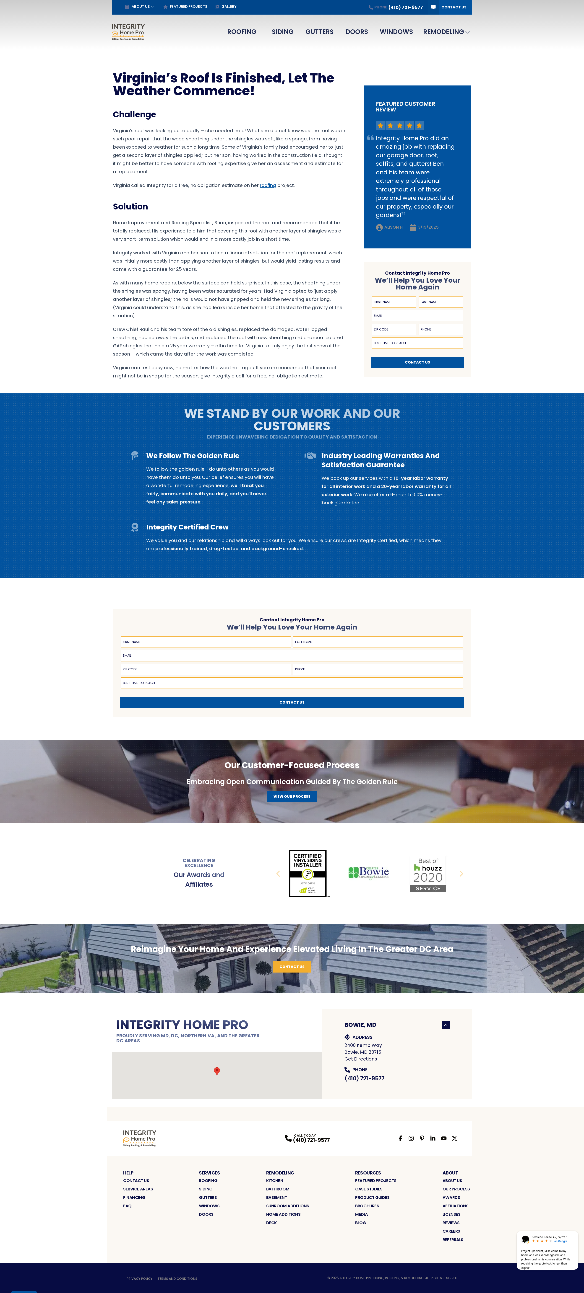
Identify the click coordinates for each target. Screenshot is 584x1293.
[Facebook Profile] (400, 1138)
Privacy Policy (139, 1278)
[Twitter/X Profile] (455, 1138)
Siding (283, 31)
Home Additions (283, 1214)
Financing (134, 1197)
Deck (271, 1223)
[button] (217, 1071)
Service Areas (138, 1189)
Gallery (229, 6)
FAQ (127, 1206)
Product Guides (372, 1197)
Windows (396, 31)
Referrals (453, 1239)
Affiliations (456, 1206)
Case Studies (369, 1189)
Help (128, 1173)
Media (361, 1214)
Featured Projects (188, 6)
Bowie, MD (360, 1025)
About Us (141, 6)
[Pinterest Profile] (422, 1138)
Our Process (456, 1189)
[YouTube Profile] (444, 1138)
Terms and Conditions (177, 1278)
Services (209, 1173)
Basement (276, 1197)
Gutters (319, 31)
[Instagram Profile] (411, 1138)
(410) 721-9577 (364, 1078)
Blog (360, 1223)
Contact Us (454, 7)
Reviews (451, 1223)
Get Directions (360, 1059)
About (450, 1173)
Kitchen (274, 1180)
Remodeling (443, 31)
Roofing (241, 31)
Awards (451, 1197)
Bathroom (277, 1189)
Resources (368, 1173)
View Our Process (292, 796)
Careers (451, 1231)
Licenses (451, 1214)
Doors (357, 31)
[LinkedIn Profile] (433, 1138)
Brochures (367, 1206)
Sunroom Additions (287, 1206)
